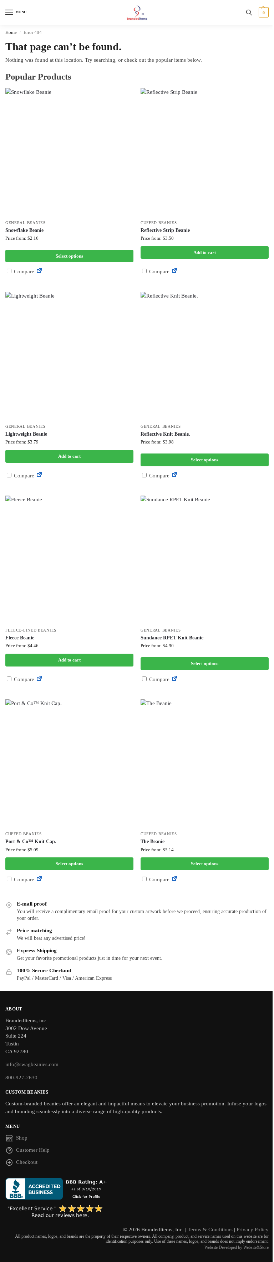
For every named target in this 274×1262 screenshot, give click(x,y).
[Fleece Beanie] (69, 560)
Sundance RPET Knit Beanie (172, 637)
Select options (69, 256)
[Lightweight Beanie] (69, 356)
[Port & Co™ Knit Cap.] (69, 763)
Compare (23, 271)
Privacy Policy (253, 1229)
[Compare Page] (39, 271)
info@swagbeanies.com (32, 1064)
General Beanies (25, 223)
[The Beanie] (205, 763)
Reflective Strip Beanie (165, 230)
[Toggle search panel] (249, 12)
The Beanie (152, 841)
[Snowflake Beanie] (69, 152)
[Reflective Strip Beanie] (205, 152)
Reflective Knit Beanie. (165, 434)
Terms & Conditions (210, 1229)
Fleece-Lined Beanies (30, 630)
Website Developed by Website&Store (236, 1247)
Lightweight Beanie (26, 434)
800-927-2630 (21, 1077)
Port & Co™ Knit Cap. (30, 841)
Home (11, 32)
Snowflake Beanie (24, 230)
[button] (263, 12)
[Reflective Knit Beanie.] (205, 356)
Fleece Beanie (19, 637)
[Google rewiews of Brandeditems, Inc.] (137, 1212)
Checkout (26, 1162)
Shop (21, 1138)
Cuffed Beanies (159, 223)
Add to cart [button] (204, 252)
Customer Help (33, 1150)
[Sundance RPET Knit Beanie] (205, 560)
